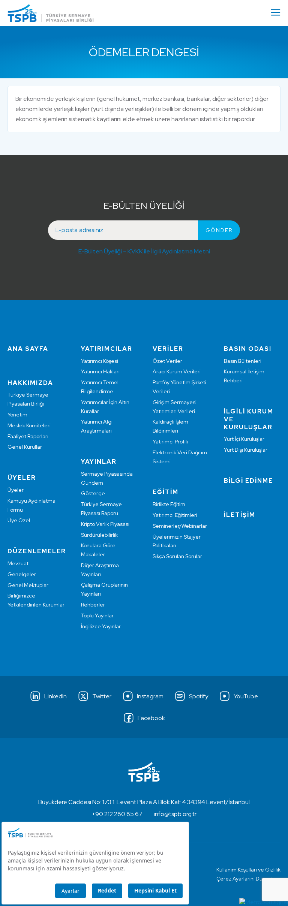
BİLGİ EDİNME (248, 481)
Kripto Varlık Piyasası (105, 524)
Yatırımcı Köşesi (99, 361)
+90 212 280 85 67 (117, 814)
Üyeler (16, 490)
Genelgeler (22, 574)
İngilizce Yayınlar (101, 626)
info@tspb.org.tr (175, 814)
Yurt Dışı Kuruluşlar (245, 449)
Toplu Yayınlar (97, 615)
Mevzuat (18, 563)
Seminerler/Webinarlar (180, 526)
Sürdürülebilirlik (99, 535)
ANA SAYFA (28, 349)
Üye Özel (19, 520)
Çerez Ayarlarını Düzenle (246, 878)
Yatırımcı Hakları (100, 371)
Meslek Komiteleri (29, 425)
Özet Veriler (167, 361)
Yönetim (17, 414)
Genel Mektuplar (28, 585)
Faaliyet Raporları (28, 436)
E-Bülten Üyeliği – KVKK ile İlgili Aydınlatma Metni (144, 251)
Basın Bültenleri (242, 361)
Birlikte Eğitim (169, 504)
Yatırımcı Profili (170, 441)
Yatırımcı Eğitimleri (175, 515)
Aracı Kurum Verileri (177, 371)
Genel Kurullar (25, 446)
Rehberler (93, 604)
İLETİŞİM (239, 515)
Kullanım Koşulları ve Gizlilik (248, 869)
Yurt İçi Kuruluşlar (244, 439)
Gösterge (93, 493)
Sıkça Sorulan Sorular (177, 556)
